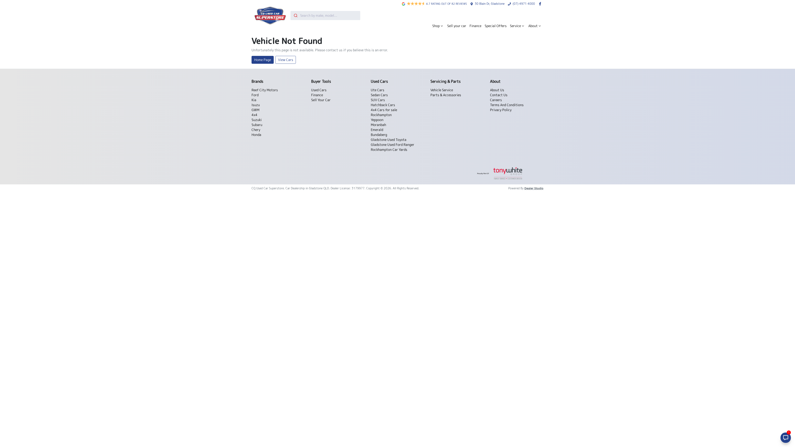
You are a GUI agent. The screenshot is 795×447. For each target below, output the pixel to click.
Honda (256, 134)
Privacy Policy (501, 110)
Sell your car (456, 26)
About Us (497, 90)
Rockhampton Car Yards (389, 149)
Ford (255, 95)
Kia (254, 100)
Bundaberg (379, 134)
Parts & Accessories (445, 95)
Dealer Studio (533, 188)
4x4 (254, 115)
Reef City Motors (265, 90)
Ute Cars (377, 90)
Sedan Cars (379, 95)
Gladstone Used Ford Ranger (392, 144)
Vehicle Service (441, 90)
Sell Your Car (321, 100)
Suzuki (257, 120)
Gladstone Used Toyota (388, 139)
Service (515, 26)
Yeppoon (377, 120)
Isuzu (256, 105)
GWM (255, 110)
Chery (256, 129)
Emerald (377, 129)
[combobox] (325, 15)
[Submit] (295, 15)
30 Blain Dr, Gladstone (490, 4)
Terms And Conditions (507, 105)
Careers (496, 100)
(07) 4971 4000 (524, 4)
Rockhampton (381, 115)
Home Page (262, 60)
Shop (436, 26)
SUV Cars (378, 100)
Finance (475, 26)
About (533, 26)
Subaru (257, 125)
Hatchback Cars (383, 105)
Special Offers (496, 26)
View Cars (285, 60)
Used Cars (318, 90)
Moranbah (378, 125)
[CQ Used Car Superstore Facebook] (540, 4)
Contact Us (498, 95)
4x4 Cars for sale (384, 110)
